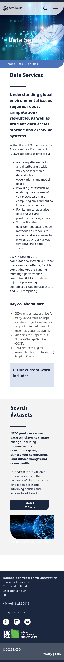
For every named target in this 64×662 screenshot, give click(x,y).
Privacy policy (51, 654)
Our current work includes (31, 372)
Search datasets (29, 505)
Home (9, 64)
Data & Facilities (27, 64)
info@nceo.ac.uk (14, 612)
